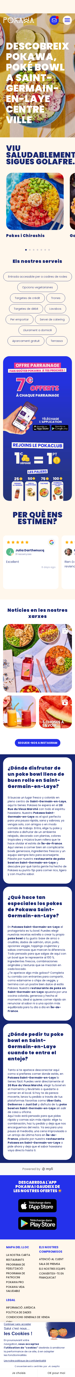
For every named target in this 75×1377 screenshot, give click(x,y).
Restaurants (15, 1260)
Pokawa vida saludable (15, 1289)
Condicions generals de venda (28, 1317)
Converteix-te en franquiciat (51, 1275)
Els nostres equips (52, 1269)
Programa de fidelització (15, 1266)
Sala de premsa (49, 1264)
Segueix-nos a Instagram (37, 743)
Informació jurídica (20, 1307)
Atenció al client (51, 1259)
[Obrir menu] (67, 20)
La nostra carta (18, 1255)
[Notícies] (54, 20)
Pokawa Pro (15, 1282)
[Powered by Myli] (47, 1169)
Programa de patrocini (15, 1275)
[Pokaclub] (37, 428)
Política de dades (18, 1312)
